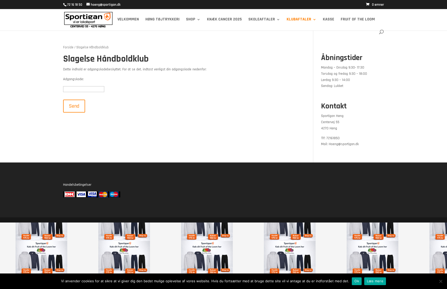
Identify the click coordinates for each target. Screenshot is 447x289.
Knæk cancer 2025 (224, 20)
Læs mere (375, 281)
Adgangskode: (73, 79)
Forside (68, 47)
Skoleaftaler (261, 20)
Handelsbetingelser (77, 184)
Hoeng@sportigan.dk (344, 144)
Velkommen (128, 20)
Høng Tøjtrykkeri (162, 20)
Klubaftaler (299, 20)
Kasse (328, 20)
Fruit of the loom (358, 20)
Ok (356, 281)
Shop (190, 20)
